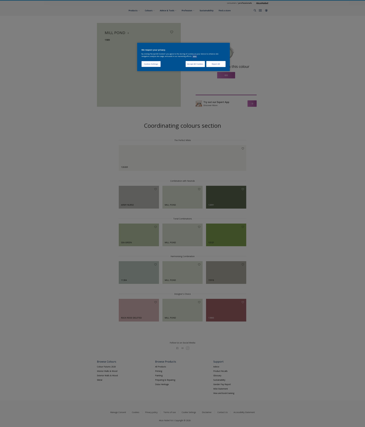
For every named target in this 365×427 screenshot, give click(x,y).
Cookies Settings (151, 64)
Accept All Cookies (195, 64)
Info (194, 56)
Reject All (216, 64)
